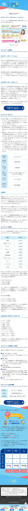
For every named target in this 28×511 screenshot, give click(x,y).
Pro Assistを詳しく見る (23, 471)
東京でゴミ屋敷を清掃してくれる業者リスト (10, 410)
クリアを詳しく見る (8, 471)
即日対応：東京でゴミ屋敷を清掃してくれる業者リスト (13, 17)
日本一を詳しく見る (16, 471)
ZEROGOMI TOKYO (14, 1)
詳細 (2, 509)
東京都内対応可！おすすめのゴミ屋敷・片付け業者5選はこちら (14, 108)
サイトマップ (23, 500)
